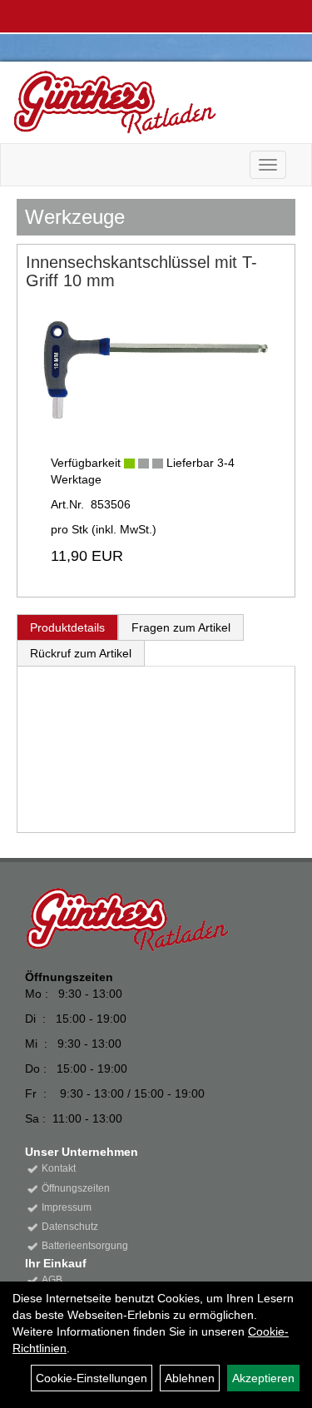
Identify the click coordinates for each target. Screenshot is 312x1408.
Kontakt (59, 1168)
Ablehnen (190, 1378)
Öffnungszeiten (76, 1188)
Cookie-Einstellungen (91, 1378)
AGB (52, 1280)
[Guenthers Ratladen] (150, 102)
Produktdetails (67, 627)
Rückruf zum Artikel (80, 653)
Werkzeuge (75, 217)
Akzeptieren (263, 1378)
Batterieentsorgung (85, 1246)
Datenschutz (70, 1226)
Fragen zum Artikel (180, 627)
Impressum (67, 1207)
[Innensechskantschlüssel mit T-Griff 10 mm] (156, 365)
